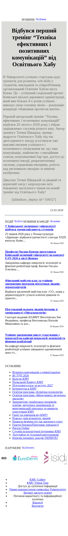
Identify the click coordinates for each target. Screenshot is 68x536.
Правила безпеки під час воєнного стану (37, 421)
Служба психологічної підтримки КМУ (36, 431)
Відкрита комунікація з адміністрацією (36, 372)
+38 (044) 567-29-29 (39, 519)
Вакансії (37, 502)
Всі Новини (41, 19)
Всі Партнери (28, 447)
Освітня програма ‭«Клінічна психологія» (37, 392)
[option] (18, 458)
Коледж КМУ (20, 378)
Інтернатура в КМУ (24, 388)
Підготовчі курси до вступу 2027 (32, 385)
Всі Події (19, 221)
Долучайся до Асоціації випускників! (35, 434)
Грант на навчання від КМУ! (30, 415)
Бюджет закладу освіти (38, 492)
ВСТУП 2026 (20, 375)
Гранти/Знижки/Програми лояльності (35, 424)
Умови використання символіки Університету (37, 489)
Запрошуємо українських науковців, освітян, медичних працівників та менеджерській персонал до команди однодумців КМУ (35, 406)
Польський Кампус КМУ (27, 382)
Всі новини (55, 221)
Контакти (38, 505)
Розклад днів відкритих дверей (31, 418)
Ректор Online (20, 428)
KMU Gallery (38, 479)
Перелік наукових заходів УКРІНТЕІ (35, 437)
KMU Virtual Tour (37, 482)
